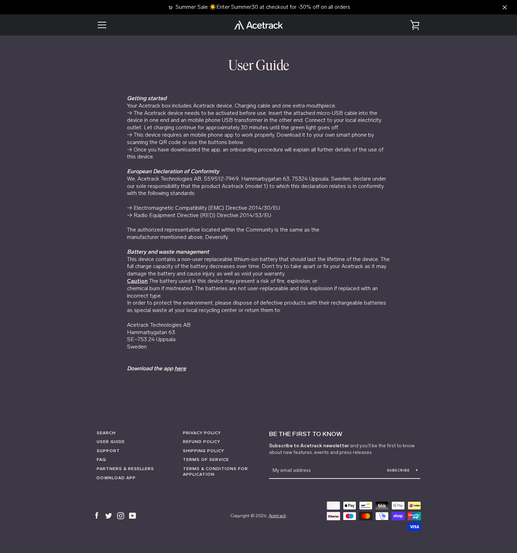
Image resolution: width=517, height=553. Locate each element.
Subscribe (399, 470)
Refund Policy (201, 441)
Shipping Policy (203, 450)
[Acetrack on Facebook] (96, 515)
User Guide (111, 441)
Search (106, 432)
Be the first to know (305, 434)
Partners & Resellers (125, 468)
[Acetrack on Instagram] (120, 515)
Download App (116, 477)
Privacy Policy (202, 432)
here (180, 368)
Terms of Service (206, 459)
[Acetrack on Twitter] (108, 515)
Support (108, 450)
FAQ (101, 459)
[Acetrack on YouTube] (132, 515)
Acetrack (277, 515)
